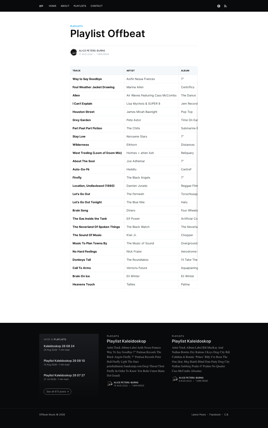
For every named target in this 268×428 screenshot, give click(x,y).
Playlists (80, 5)
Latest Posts (199, 414)
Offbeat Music (47, 414)
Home (52, 5)
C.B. (226, 414)
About (65, 5)
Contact (96, 5)
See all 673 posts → (57, 391)
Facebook (215, 414)
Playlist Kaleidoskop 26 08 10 (64, 360)
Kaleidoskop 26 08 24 (59, 346)
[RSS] (225, 6)
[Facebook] (218, 6)
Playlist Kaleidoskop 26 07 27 (64, 375)
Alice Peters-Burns (92, 50)
